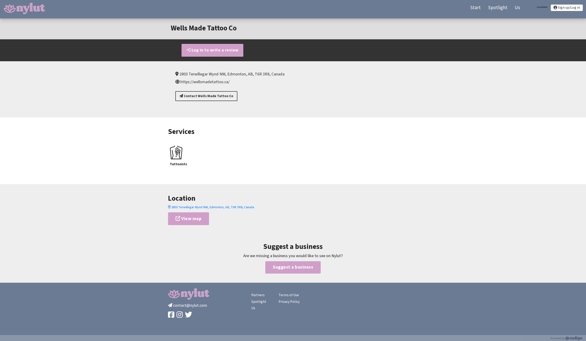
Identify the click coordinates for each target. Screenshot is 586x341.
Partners (258, 295)
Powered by (558, 338)
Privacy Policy (289, 301)
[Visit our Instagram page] (180, 315)
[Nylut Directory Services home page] (24, 8)
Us (253, 308)
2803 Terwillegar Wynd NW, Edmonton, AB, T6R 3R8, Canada (212, 207)
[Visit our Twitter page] (189, 315)
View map (191, 219)
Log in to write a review (214, 50)
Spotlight (258, 301)
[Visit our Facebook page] (171, 315)
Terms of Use (289, 295)
